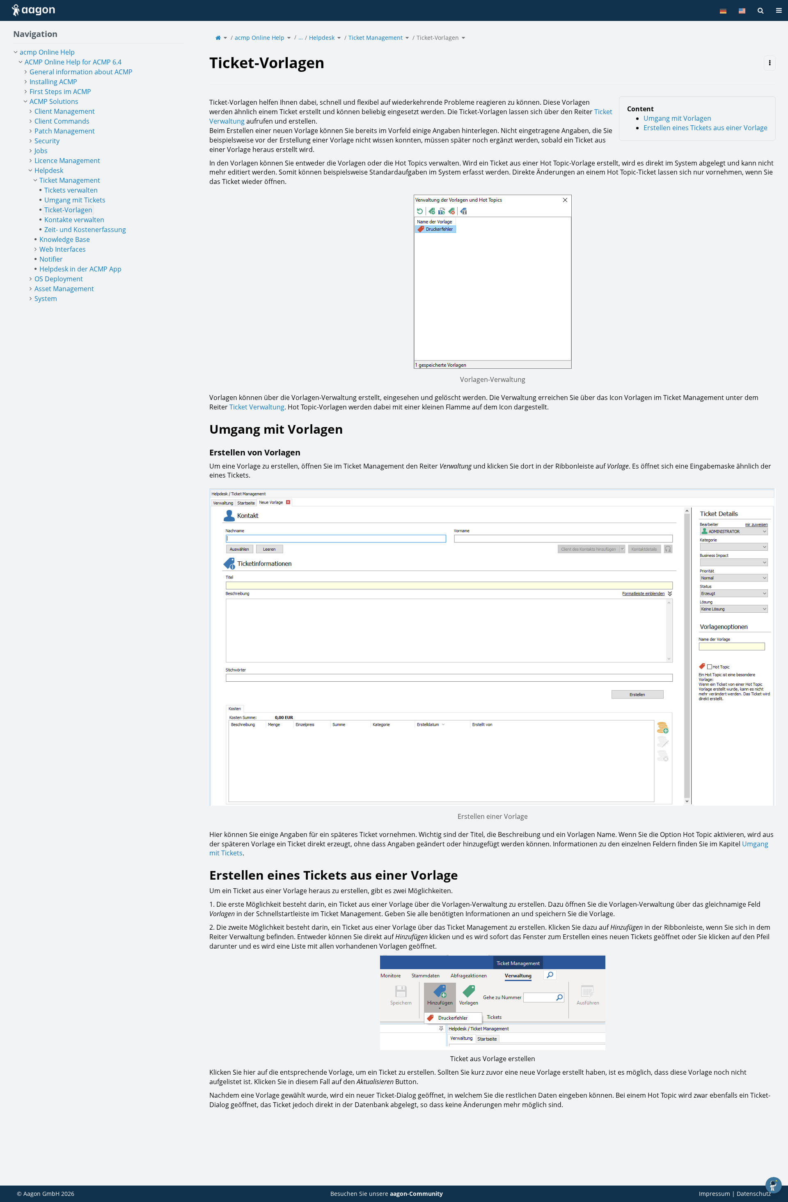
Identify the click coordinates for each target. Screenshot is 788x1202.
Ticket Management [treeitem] (69, 180)
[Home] (218, 37)
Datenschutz (754, 1193)
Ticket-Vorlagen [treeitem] (68, 209)
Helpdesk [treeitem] (48, 170)
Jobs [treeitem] (41, 150)
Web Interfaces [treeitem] (62, 249)
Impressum (714, 1193)
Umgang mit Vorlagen (677, 118)
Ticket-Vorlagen (438, 37)
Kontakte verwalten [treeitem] (74, 219)
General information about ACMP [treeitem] (81, 71)
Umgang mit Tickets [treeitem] (74, 200)
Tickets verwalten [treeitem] (71, 190)
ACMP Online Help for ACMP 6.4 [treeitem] (73, 62)
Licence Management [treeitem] (67, 160)
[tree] (98, 175)
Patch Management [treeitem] (64, 131)
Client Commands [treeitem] (61, 121)
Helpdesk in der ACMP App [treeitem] (80, 268)
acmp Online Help (259, 37)
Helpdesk (321, 37)
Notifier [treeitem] (51, 259)
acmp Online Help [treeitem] (47, 52)
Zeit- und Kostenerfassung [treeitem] (85, 229)
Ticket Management (375, 37)
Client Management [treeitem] (64, 111)
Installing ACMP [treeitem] (53, 81)
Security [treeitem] (47, 140)
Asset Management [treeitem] (64, 288)
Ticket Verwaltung (256, 406)
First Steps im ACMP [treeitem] (60, 91)
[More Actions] (770, 63)
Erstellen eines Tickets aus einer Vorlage (705, 127)
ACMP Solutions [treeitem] (54, 101)
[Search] (760, 10)
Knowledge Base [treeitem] (64, 239)
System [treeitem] (45, 298)
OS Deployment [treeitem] (58, 278)
